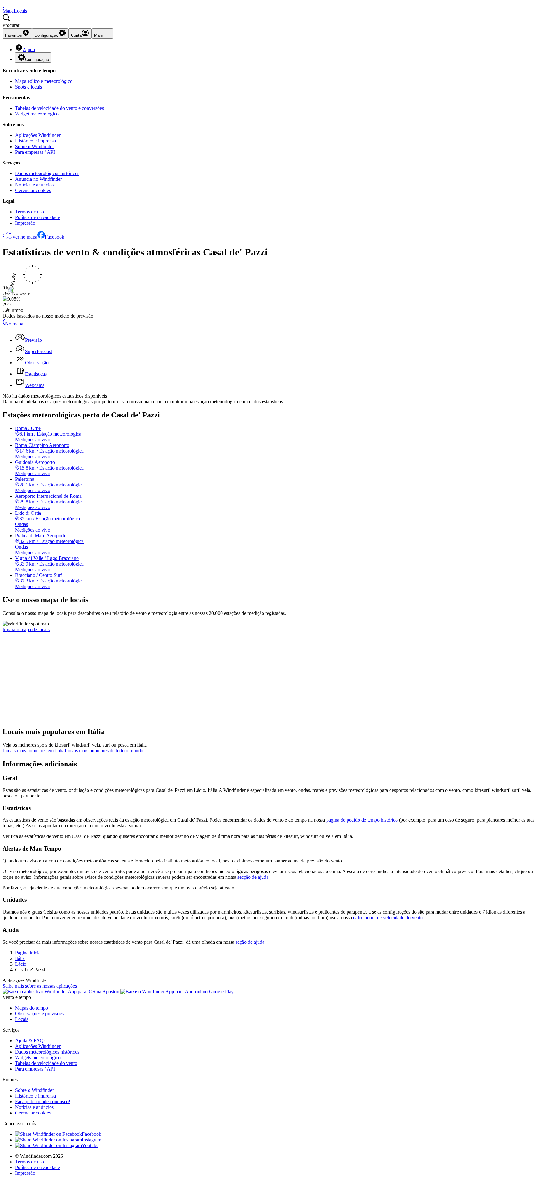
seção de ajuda (250, 942)
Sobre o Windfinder (34, 146)
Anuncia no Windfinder (38, 179)
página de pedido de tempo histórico (362, 820)
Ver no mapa (24, 236)
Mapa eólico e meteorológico (43, 81)
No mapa (14, 323)
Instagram (91, 1139)
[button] (271, 21)
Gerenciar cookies (33, 190)
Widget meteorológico (37, 113)
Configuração (37, 59)
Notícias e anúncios (34, 184)
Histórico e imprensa (35, 140)
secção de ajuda (252, 877)
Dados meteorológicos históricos (47, 173)
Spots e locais (28, 86)
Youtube (90, 1145)
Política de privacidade (37, 217)
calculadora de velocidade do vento (388, 917)
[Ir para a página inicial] (3, 5)
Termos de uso (29, 211)
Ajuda (29, 49)
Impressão (25, 223)
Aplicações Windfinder (38, 135)
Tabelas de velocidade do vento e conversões (59, 108)
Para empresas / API (35, 152)
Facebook (54, 236)
